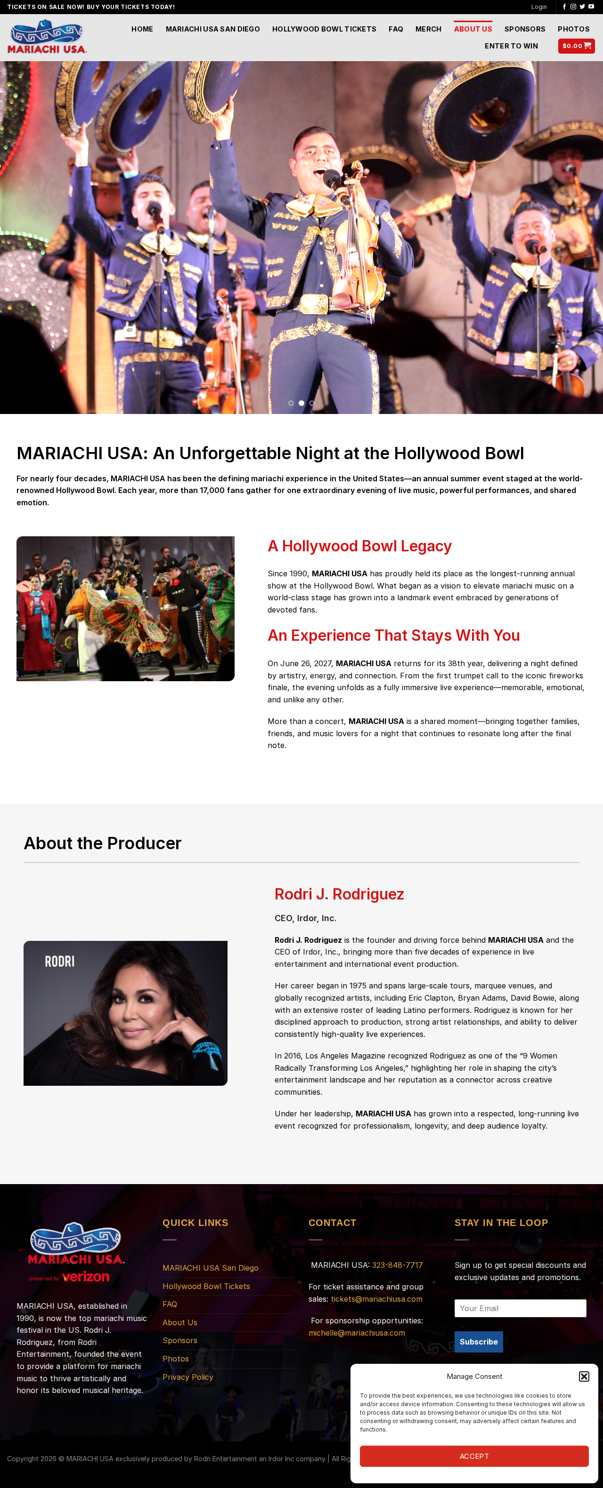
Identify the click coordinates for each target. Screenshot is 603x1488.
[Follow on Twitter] (582, 7)
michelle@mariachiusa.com (357, 1332)
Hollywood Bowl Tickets (324, 29)
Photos (574, 29)
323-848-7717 (397, 1265)
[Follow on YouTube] (591, 7)
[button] (584, 1376)
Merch (428, 29)
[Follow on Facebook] (564, 7)
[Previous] (24, 237)
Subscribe (479, 1341)
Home (142, 29)
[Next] (578, 237)
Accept (474, 1456)
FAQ (396, 29)
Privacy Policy (188, 1377)
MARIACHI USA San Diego (213, 29)
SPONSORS (525, 29)
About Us (473, 29)
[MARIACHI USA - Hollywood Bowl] (47, 37)
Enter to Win (511, 46)
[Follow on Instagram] (573, 7)
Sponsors (180, 1340)
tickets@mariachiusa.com (377, 1299)
